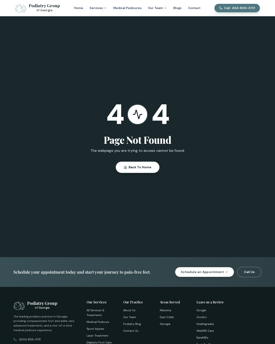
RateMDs (202, 337)
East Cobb (167, 317)
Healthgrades (205, 324)
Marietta (165, 310)
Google (201, 310)
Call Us (249, 272)
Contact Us (130, 331)
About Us (129, 310)
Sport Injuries (95, 329)
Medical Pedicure (98, 322)
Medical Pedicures (127, 8)
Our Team (129, 317)
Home (78, 8)
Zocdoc (201, 317)
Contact (194, 8)
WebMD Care (205, 331)
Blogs (177, 8)
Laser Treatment (97, 335)
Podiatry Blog (132, 324)
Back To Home (140, 167)
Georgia (165, 324)
